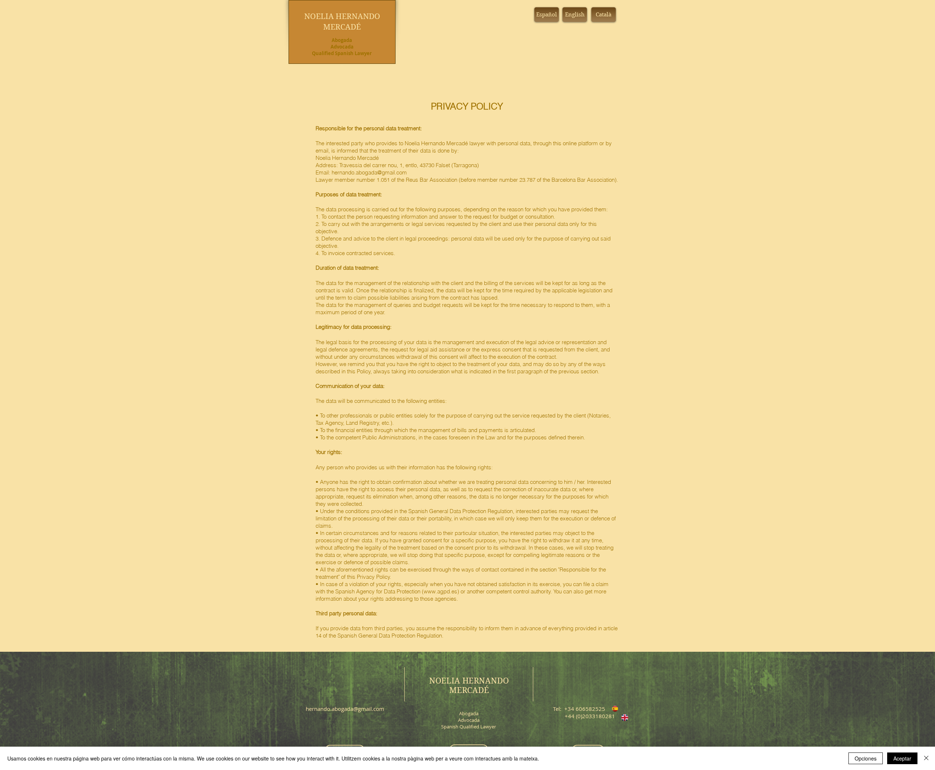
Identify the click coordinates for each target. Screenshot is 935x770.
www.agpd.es (440, 591)
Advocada (342, 46)
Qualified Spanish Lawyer (342, 53)
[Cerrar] (926, 758)
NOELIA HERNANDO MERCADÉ (469, 685)
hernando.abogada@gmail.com (369, 172)
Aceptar (902, 758)
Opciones (866, 758)
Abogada (342, 40)
